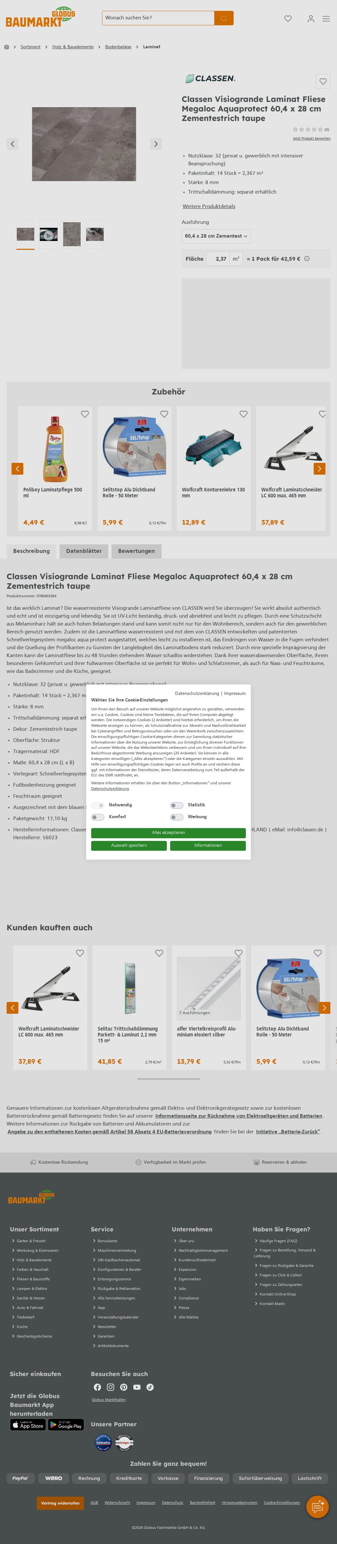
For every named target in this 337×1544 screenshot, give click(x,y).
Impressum (235, 694)
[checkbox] (97, 805)
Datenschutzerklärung (197, 694)
